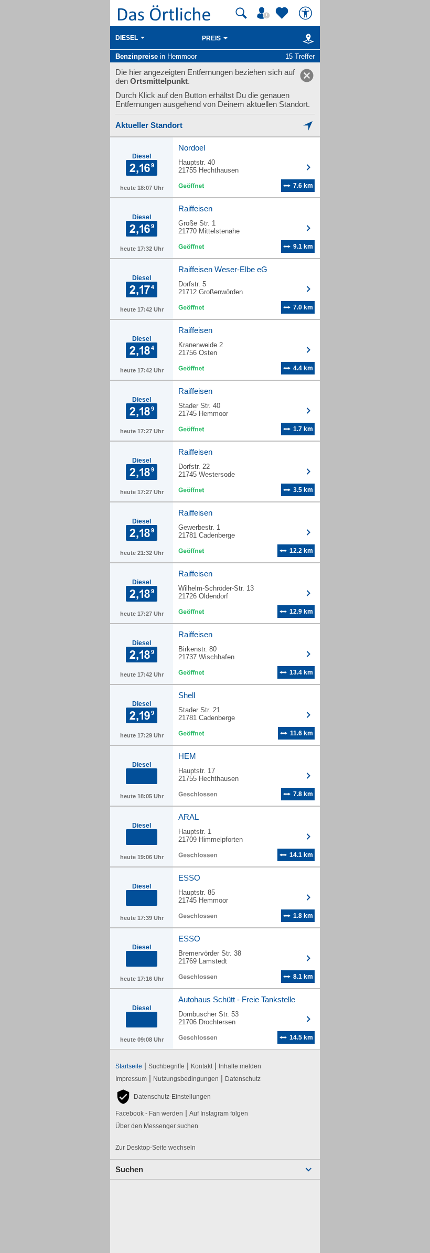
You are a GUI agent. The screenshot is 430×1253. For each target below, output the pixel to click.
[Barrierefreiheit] (307, 13)
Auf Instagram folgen (218, 1113)
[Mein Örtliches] (265, 13)
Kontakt (201, 1066)
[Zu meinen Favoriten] (283, 13)
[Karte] (306, 38)
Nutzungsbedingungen (186, 1079)
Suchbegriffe (166, 1066)
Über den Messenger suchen (156, 1126)
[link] (306, 75)
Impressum (131, 1079)
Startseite (128, 1066)
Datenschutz (243, 1079)
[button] (163, 1096)
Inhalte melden (240, 1066)
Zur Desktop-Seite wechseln (155, 1147)
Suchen (129, 1169)
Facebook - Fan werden (149, 1113)
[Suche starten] (241, 13)
